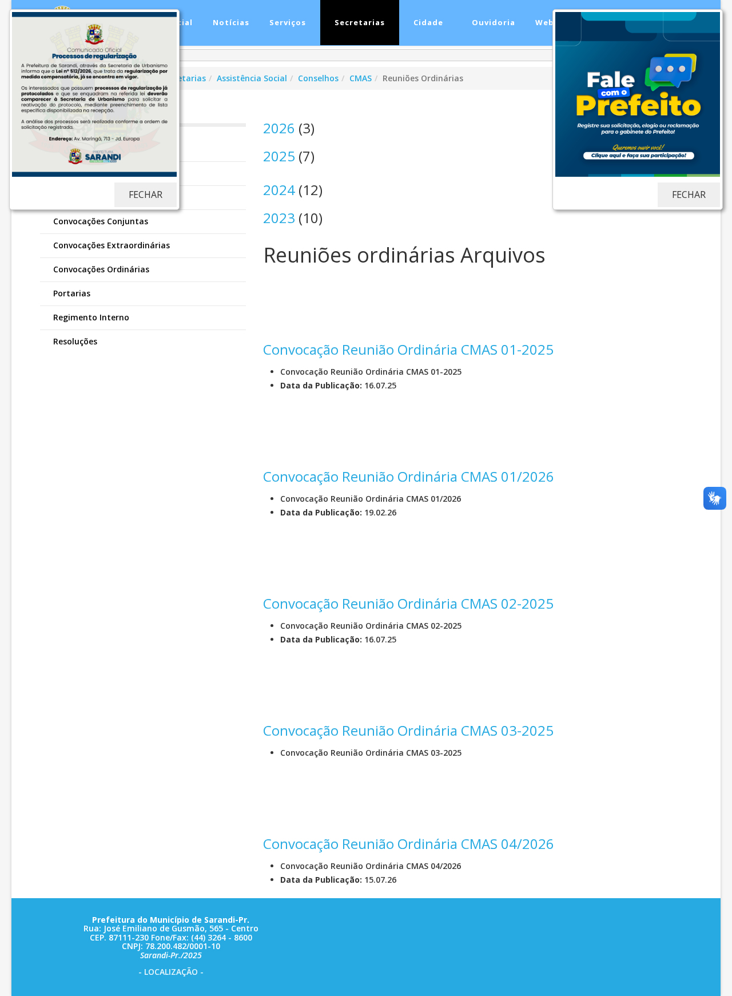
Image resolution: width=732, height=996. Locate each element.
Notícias (229, 22)
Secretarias (358, 22)
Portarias (70, 293)
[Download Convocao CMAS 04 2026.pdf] (291, 794)
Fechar (145, 194)
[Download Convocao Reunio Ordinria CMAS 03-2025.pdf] (291, 680)
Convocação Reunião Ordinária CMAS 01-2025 (408, 349)
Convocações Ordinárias (100, 269)
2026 (279, 127)
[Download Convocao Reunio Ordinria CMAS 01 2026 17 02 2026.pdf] (291, 426)
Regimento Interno (90, 317)
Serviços (286, 22)
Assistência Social (252, 78)
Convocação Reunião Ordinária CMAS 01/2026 (408, 476)
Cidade (427, 22)
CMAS (360, 78)
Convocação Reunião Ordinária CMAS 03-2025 (408, 730)
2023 (279, 217)
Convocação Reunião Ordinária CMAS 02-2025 (408, 603)
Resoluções (74, 341)
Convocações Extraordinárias (110, 245)
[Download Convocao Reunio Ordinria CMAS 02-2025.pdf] (291, 553)
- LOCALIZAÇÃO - (171, 971)
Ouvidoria (492, 22)
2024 (279, 189)
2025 (279, 155)
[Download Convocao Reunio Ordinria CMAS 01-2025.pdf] (291, 299)
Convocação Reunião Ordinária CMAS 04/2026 (408, 843)
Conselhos (318, 78)
